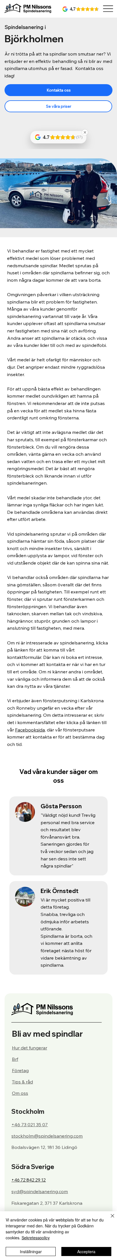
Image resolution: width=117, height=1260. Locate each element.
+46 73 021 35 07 (29, 1124)
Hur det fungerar (29, 1048)
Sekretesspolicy (36, 1237)
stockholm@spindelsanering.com (47, 1136)
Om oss (20, 1093)
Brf (15, 1059)
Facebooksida (30, 730)
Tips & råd (22, 1082)
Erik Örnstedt (59, 890)
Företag (20, 1070)
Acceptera (86, 1251)
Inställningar (31, 1251)
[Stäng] (109, 1219)
